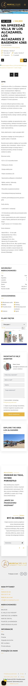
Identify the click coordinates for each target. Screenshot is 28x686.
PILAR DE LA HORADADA (9, 621)
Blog (2, 634)
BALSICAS (4, 609)
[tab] (21, 60)
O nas (22, 674)
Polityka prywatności (10, 402)
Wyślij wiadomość (14, 414)
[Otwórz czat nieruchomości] (3, 683)
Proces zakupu (6, 646)
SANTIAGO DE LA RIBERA (9, 615)
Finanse (3, 637)
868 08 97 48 (5, 594)
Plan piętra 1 (7, 324)
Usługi (22, 677)
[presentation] (12, 75)
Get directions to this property (10, 47)
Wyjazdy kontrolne (7, 640)
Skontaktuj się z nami (10, 677)
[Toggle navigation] (25, 4)
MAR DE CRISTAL (6, 618)
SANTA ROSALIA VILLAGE (9, 624)
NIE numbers (5, 643)
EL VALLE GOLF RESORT (9, 612)
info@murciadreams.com (10, 600)
